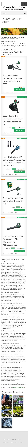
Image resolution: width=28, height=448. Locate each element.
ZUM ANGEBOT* (20, 89)
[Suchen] (24, 4)
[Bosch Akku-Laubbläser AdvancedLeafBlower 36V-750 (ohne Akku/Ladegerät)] (14, 226)
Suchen (3, 1)
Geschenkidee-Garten (14, 7)
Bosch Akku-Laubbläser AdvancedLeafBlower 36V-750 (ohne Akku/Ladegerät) (13, 240)
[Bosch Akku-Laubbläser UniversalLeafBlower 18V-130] (14, 188)
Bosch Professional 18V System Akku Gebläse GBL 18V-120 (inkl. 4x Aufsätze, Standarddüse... (14, 161)
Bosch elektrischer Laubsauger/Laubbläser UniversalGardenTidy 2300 (13, 120)
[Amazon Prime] (23, 87)
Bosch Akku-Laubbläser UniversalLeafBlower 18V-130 (13, 201)
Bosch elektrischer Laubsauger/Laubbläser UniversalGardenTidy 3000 (13, 79)
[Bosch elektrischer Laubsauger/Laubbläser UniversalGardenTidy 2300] (14, 106)
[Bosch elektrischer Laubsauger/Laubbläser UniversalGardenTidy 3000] (14, 66)
